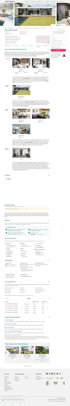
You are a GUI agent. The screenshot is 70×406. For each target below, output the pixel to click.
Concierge (7, 385)
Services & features (38, 46)
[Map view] (8, 179)
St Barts (26, 378)
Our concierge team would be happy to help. (24, 295)
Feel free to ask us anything (15, 224)
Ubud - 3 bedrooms (42, 355)
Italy (26, 376)
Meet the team (8, 386)
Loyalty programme (8, 388)
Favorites (41, 1)
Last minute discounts (40, 378)
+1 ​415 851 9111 (55, 1)
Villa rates (31, 45)
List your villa (7, 381)
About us (6, 376)
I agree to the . (56, 46)
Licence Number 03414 (61, 399)
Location (16, 45)
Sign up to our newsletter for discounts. (58, 48)
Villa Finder (38, 376)
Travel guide (38, 379)
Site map (63, 401)
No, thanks (12, 403)
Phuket (16, 376)
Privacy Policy (55, 401)
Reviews (23, 45)
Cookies (60, 401)
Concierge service (46, 45)
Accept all (20, 403)
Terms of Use (58, 46)
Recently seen (47, 1)
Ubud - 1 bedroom (27, 355)
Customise (5, 403)
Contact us (62, 1)
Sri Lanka (17, 379)
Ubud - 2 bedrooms (12, 355)
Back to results (34, 1)
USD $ (7, 298)
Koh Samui (17, 378)
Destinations (27, 1)
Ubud (8, 32)
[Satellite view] (6, 179)
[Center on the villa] (11, 179)
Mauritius (17, 380)
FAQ (5, 379)
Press (6, 380)
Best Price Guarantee (56, 31)
